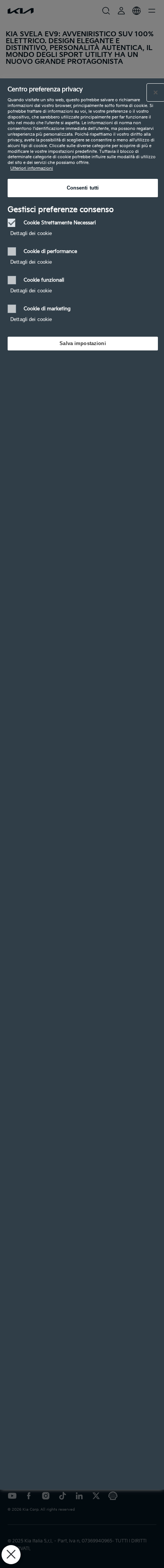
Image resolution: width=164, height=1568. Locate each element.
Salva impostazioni (82, 343)
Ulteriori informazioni (31, 168)
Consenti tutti (83, 188)
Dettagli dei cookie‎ (31, 233)
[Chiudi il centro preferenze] (155, 92)
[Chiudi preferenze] (11, 1554)
